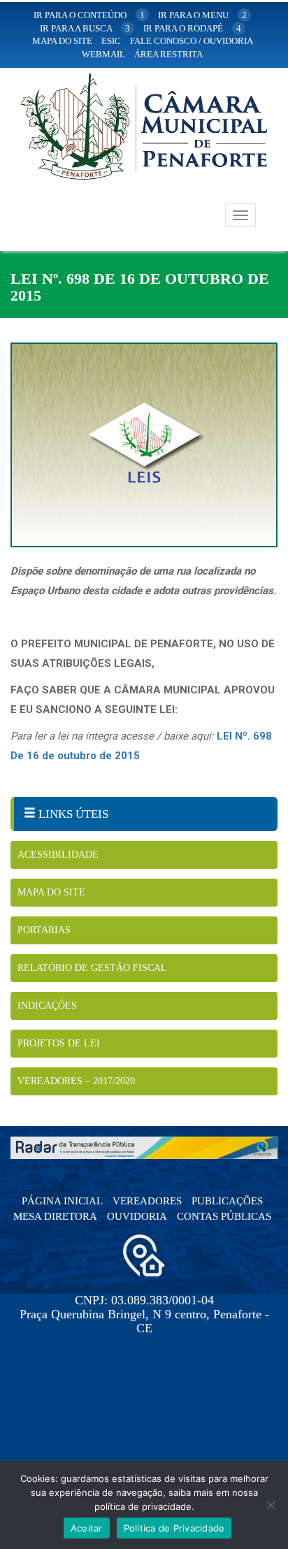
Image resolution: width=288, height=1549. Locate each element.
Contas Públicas (224, 1216)
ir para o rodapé (192, 28)
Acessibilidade (58, 854)
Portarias (44, 930)
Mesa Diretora (55, 1216)
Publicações (227, 1200)
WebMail (103, 54)
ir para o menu (202, 15)
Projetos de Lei (58, 1043)
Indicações (47, 1005)
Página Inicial (62, 1200)
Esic (111, 41)
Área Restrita (168, 54)
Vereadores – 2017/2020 (76, 1081)
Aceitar (87, 1528)
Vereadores (147, 1200)
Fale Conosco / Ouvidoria (191, 41)
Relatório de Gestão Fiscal (92, 968)
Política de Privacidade (174, 1528)
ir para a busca (85, 28)
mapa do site (62, 41)
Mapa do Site (51, 892)
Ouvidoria (137, 1216)
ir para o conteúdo (89, 15)
